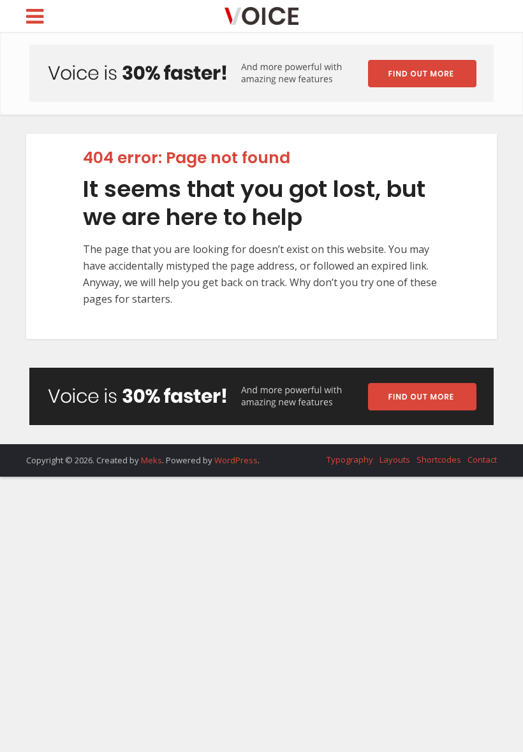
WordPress (236, 460)
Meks (151, 460)
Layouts (394, 459)
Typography (350, 459)
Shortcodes (438, 459)
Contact (482, 459)
